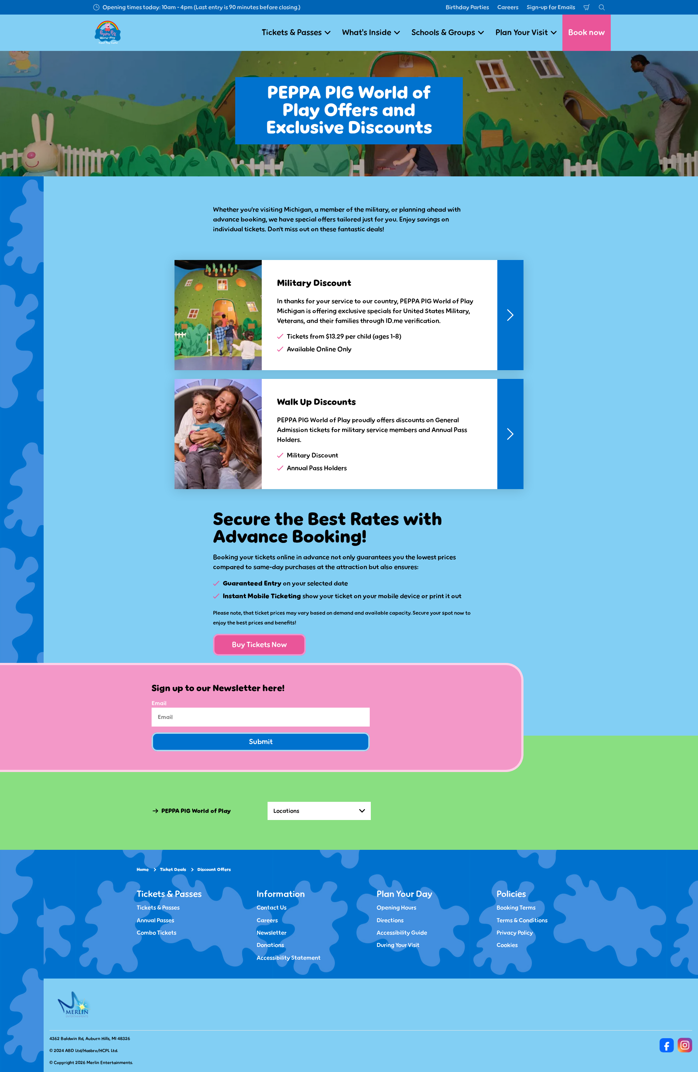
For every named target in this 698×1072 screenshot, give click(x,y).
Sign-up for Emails (551, 7)
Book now (586, 32)
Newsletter (271, 933)
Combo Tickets (156, 933)
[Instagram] (685, 1045)
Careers (507, 7)
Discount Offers (214, 870)
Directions (390, 920)
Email (159, 703)
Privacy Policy (515, 933)
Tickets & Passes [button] (292, 32)
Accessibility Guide (402, 933)
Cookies (507, 945)
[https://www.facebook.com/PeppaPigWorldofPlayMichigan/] (666, 1045)
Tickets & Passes (158, 908)
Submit (261, 742)
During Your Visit (398, 945)
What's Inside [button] (366, 32)
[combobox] (319, 811)
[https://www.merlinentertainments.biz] (75, 1004)
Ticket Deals (173, 870)
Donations (270, 945)
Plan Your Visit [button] (522, 32)
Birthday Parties (467, 7)
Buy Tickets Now (259, 645)
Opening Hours (396, 908)
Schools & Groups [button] (443, 32)
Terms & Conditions (522, 920)
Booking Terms (516, 908)
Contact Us (271, 908)
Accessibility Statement (289, 958)
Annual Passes (155, 920)
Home (143, 870)
